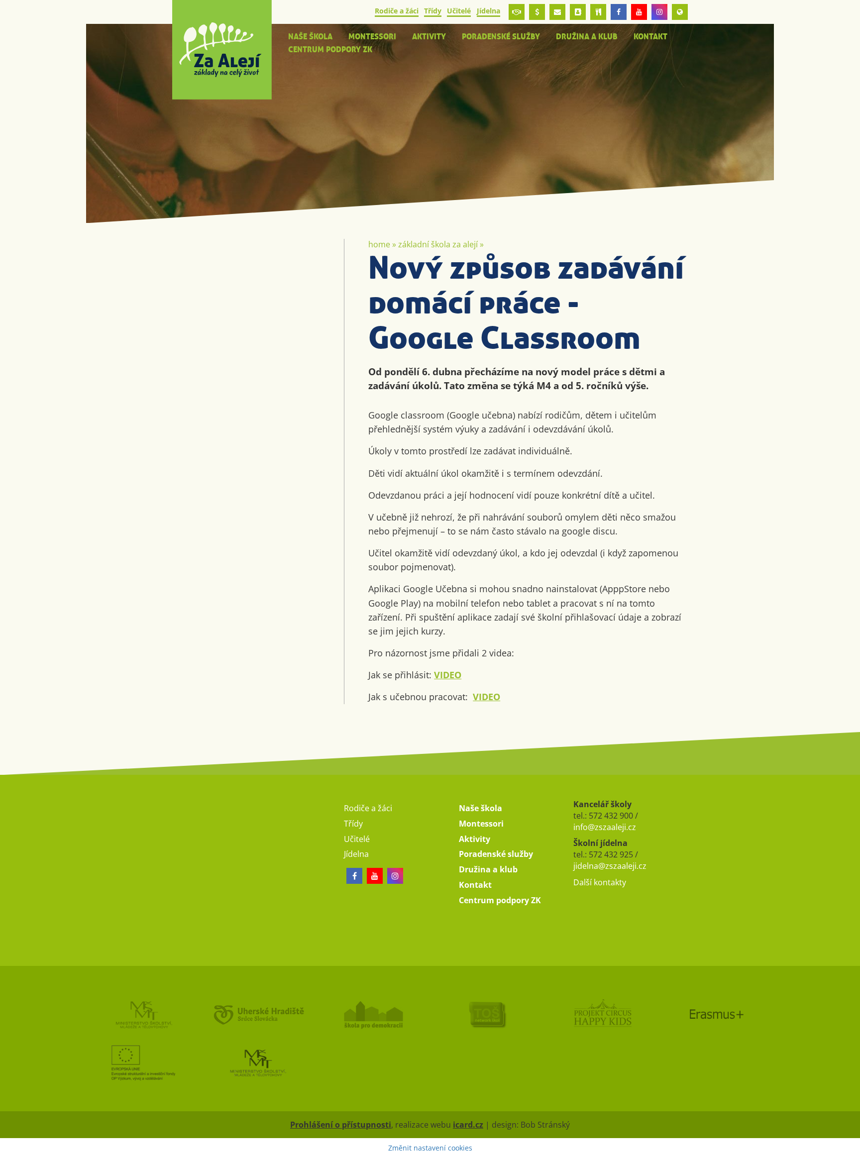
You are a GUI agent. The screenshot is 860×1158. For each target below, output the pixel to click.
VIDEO (447, 675)
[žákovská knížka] (578, 12)
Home (379, 244)
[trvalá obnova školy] (487, 1014)
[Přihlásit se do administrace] (850, 1148)
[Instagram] (659, 12)
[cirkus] (601, 1014)
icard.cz (468, 1124)
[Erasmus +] (680, 12)
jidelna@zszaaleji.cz (609, 865)
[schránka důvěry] (517, 12)
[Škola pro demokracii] (373, 1014)
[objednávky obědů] (598, 12)
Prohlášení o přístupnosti (340, 1124)
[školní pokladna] (537, 12)
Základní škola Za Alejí (438, 244)
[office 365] (557, 12)
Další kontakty (599, 882)
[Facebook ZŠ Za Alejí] (619, 12)
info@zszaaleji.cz (604, 827)
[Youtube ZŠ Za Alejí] (639, 12)
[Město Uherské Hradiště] (258, 1014)
